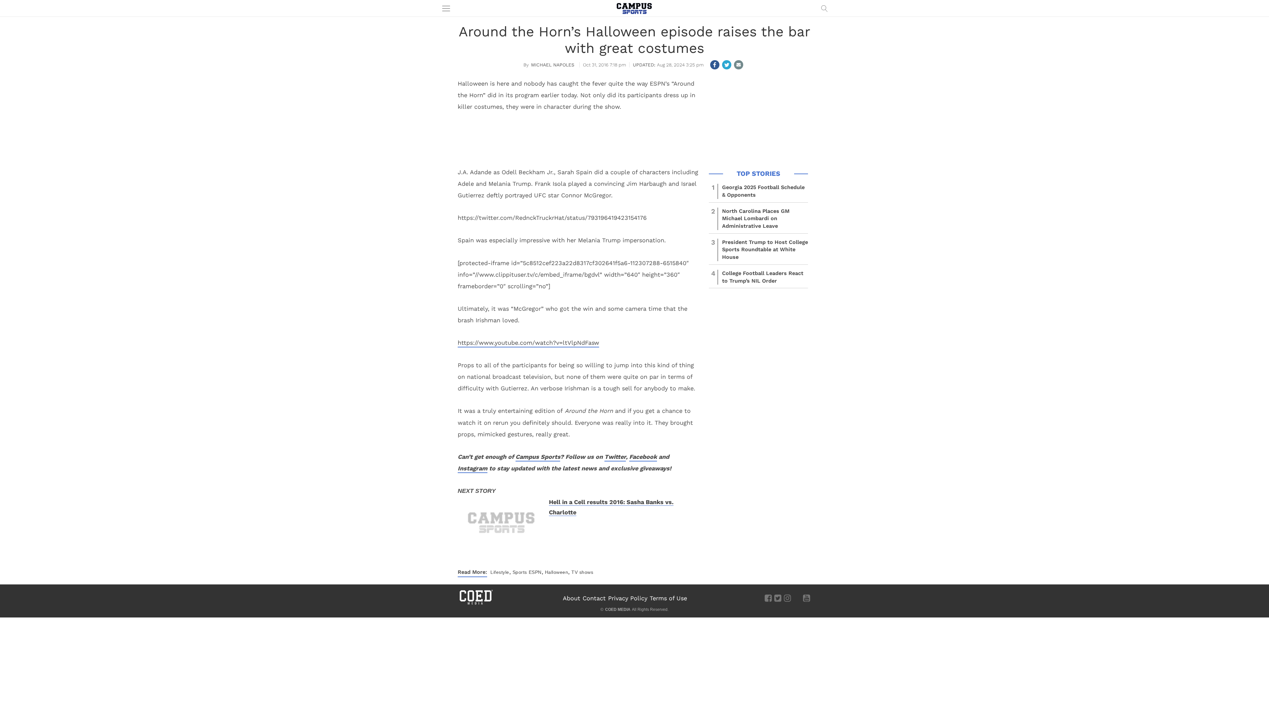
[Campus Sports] (634, 8)
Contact (594, 598)
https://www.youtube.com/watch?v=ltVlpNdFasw (528, 342)
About (571, 598)
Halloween (556, 572)
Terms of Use (668, 598)
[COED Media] (475, 604)
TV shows (582, 572)
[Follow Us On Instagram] (787, 597)
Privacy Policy (627, 598)
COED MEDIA (618, 609)
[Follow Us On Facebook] (768, 597)
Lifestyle (499, 572)
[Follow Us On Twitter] (778, 597)
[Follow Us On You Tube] (806, 597)
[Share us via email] (738, 64)
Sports (520, 572)
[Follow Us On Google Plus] (797, 597)
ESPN (535, 572)
